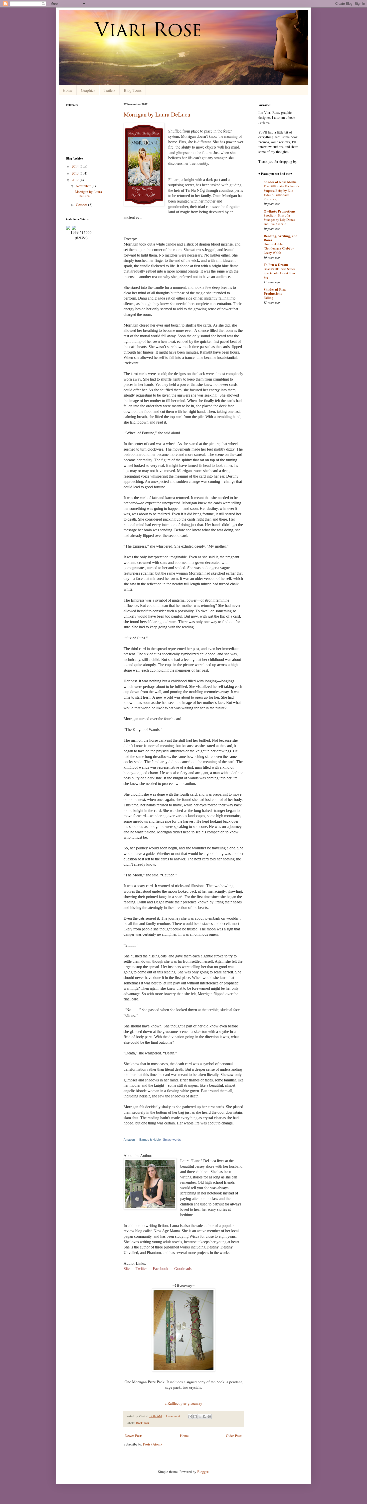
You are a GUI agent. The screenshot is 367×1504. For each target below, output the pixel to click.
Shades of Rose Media (280, 182)
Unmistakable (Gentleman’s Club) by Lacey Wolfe (279, 248)
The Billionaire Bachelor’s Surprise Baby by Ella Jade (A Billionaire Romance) (281, 192)
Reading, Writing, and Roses (281, 238)
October (82, 204)
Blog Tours (133, 90)
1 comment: (174, 1416)
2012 (76, 180)
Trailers (109, 90)
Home (67, 90)
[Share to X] (199, 1416)
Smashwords (172, 1139)
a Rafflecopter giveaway (183, 1403)
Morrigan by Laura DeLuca (157, 114)
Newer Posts (133, 1435)
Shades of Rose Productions (275, 291)
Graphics (88, 90)
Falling (268, 297)
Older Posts (234, 1435)
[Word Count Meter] (81, 227)
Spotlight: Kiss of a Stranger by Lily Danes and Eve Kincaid (279, 219)
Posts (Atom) (152, 1444)
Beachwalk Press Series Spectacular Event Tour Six (279, 273)
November (84, 186)
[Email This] (190, 1416)
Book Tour (142, 1423)
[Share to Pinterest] (209, 1416)
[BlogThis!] (194, 1416)
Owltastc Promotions (279, 211)
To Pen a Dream (276, 264)
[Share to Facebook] (204, 1416)
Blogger (202, 1471)
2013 (76, 173)
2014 (76, 166)
